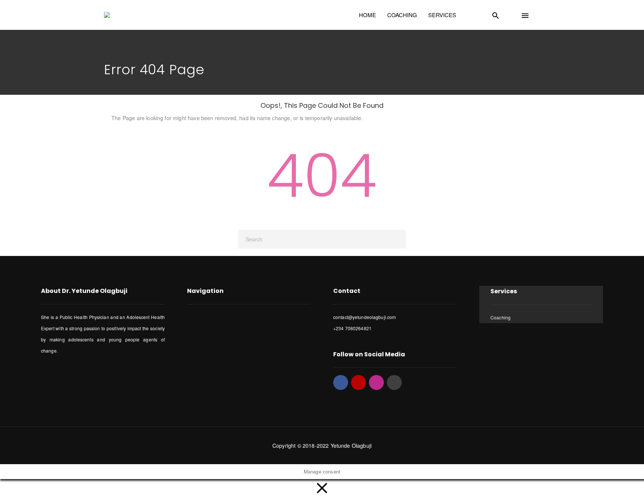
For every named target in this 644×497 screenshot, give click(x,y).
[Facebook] (340, 382)
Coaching (500, 317)
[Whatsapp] (394, 382)
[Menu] (534, 14)
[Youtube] (358, 382)
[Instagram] (376, 382)
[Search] (505, 14)
